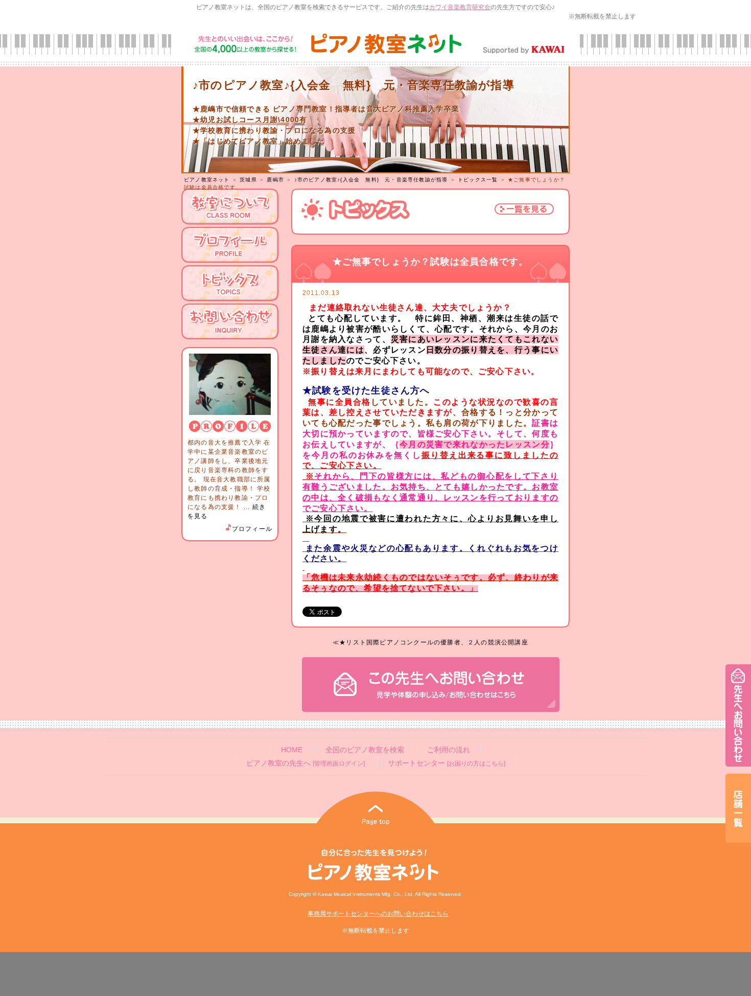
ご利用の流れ (448, 750)
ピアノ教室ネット (207, 179)
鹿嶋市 (275, 179)
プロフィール (252, 528)
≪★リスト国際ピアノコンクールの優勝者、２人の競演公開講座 (430, 642)
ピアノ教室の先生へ (305, 763)
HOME (291, 750)
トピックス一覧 (478, 179)
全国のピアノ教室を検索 (364, 750)
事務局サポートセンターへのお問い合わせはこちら (378, 914)
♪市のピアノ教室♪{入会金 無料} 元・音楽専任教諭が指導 (371, 179)
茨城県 (248, 179)
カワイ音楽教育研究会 (459, 7)
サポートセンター (446, 763)
